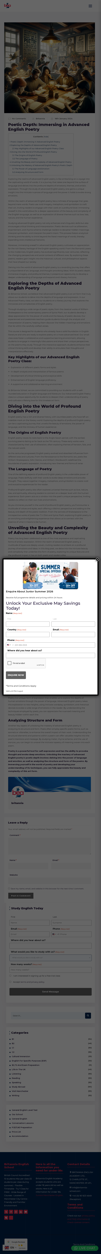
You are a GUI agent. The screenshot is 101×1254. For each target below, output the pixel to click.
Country (16, 629)
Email (61, 629)
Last (55, 619)
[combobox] (10, 645)
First (9, 619)
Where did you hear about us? (24, 650)
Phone (15, 640)
